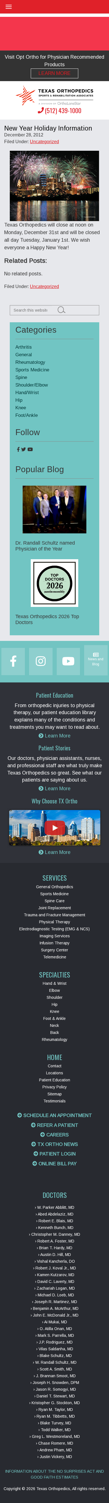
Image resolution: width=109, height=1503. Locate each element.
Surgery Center (54, 950)
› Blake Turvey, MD (54, 1423)
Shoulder (55, 997)
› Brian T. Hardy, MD (54, 1248)
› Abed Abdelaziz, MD (54, 1214)
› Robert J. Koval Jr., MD (54, 1268)
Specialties (54, 974)
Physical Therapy (54, 922)
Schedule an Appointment (57, 1115)
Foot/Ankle (26, 415)
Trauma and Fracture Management (54, 915)
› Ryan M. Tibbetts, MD (54, 1416)
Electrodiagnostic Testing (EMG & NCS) (54, 929)
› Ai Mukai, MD (54, 1322)
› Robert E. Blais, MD (54, 1221)
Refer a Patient (57, 1125)
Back (54, 1032)
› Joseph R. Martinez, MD (54, 1301)
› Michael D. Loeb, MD (54, 1295)
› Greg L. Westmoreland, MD (54, 1436)
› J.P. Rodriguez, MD (54, 1342)
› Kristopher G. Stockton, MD (54, 1403)
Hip (18, 400)
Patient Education (54, 1080)
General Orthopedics (54, 887)
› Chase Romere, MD (54, 1443)
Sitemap (55, 1094)
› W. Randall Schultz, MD (55, 1362)
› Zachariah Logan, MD (54, 1288)
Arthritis (23, 347)
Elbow (54, 990)
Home (54, 1057)
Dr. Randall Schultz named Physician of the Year (45, 546)
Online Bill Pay (57, 1163)
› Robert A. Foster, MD (54, 1241)
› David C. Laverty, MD (54, 1281)
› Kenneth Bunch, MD (55, 1227)
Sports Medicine (32, 370)
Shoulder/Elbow (31, 385)
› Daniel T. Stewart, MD (54, 1396)
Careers (57, 1134)
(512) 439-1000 (63, 110)
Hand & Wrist (55, 983)
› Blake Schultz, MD (54, 1355)
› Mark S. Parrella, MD (54, 1335)
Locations (54, 1073)
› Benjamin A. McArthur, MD (54, 1308)
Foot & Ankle (54, 1018)
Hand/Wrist (27, 392)
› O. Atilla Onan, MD (54, 1328)
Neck (54, 1025)
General (23, 354)
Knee (20, 407)
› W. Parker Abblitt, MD (54, 1207)
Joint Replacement (54, 908)
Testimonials (54, 1101)
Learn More (55, 73)
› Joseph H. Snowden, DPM (54, 1382)
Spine (21, 377)
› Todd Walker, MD (54, 1429)
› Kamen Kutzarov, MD (54, 1275)
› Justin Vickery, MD (54, 1456)
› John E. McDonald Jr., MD (54, 1315)
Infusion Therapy (54, 943)
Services (54, 877)
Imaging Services (54, 936)
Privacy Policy (54, 1087)
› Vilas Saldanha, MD (54, 1349)
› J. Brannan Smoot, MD (55, 1376)
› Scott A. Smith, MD (54, 1369)
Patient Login (57, 1154)
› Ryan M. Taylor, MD (54, 1409)
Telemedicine (54, 957)
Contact (54, 1066)
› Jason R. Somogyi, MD (54, 1389)
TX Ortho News (57, 1144)
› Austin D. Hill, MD (54, 1254)
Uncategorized (44, 141)
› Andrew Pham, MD (54, 1450)
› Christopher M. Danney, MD (54, 1234)
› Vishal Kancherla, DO (54, 1261)
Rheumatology (30, 362)
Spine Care (55, 901)
